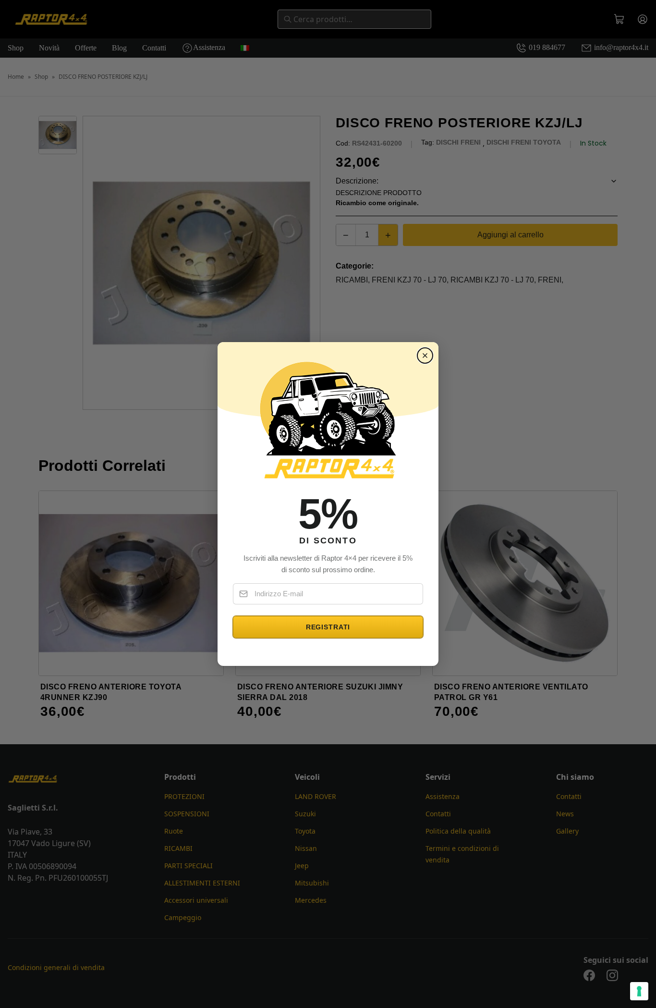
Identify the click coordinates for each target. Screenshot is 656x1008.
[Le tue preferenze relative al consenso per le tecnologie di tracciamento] (639, 991)
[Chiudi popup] (425, 355)
